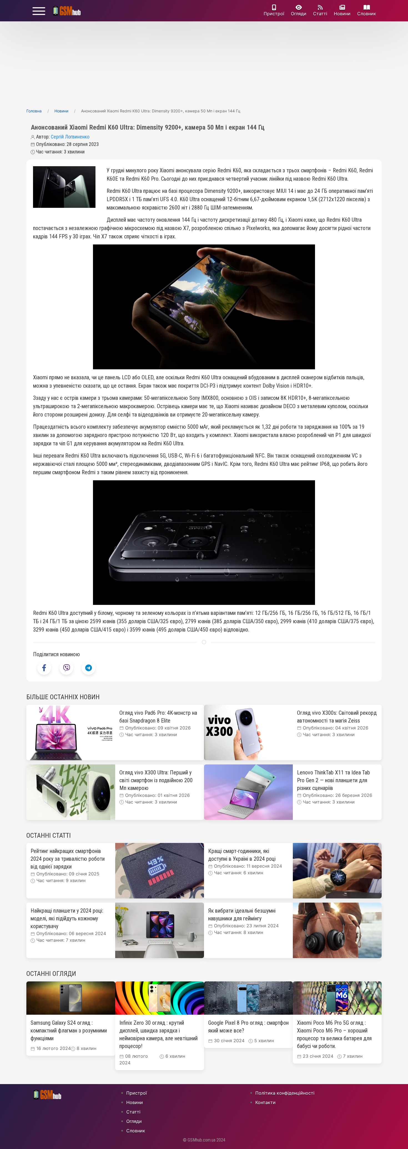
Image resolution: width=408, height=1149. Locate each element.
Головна (34, 110)
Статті (320, 13)
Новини (342, 13)
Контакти (265, 1102)
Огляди (298, 13)
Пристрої (274, 13)
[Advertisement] (204, 63)
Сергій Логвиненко (70, 137)
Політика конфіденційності (284, 1093)
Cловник (366, 13)
